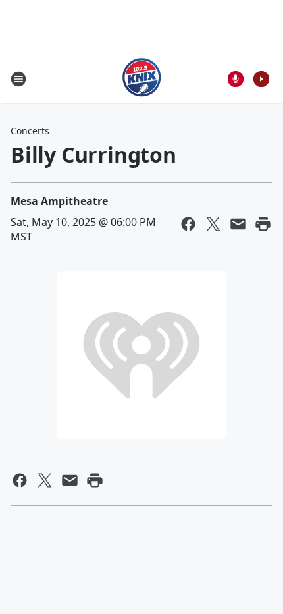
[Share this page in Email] (238, 224)
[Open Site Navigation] (18, 79)
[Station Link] (142, 78)
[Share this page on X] (213, 224)
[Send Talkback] (236, 79)
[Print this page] (263, 224)
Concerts (30, 131)
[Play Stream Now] (261, 79)
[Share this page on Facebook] (188, 224)
